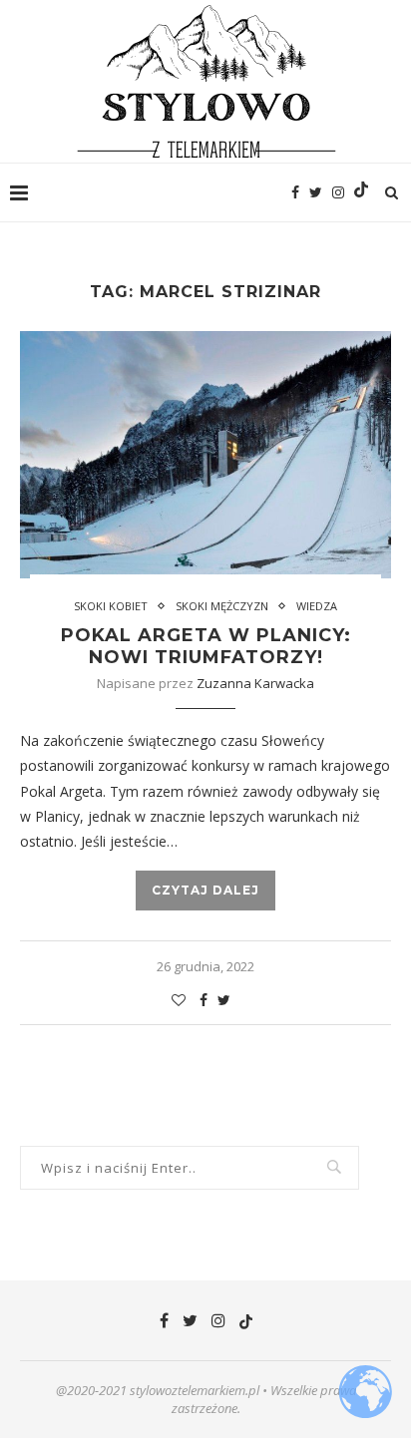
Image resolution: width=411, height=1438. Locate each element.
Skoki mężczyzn (222, 605)
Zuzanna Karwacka (255, 683)
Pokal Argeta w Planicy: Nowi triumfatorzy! (206, 646)
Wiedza (316, 605)
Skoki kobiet (111, 605)
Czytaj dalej (205, 890)
